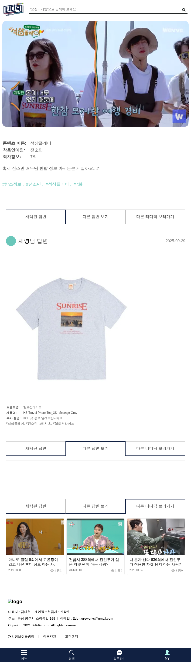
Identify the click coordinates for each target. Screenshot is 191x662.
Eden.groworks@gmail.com (93, 618)
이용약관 (49, 636)
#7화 (78, 184)
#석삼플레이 (57, 184)
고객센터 (71, 636)
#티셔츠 (45, 423)
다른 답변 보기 (95, 216)
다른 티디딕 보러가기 (155, 216)
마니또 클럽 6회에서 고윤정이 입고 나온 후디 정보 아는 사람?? (33, 564)
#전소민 (33, 184)
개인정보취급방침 (21, 636)
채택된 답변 (35, 216)
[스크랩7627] (120, 523)
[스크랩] (59, 523)
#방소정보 (11, 184)
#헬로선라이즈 (63, 423)
